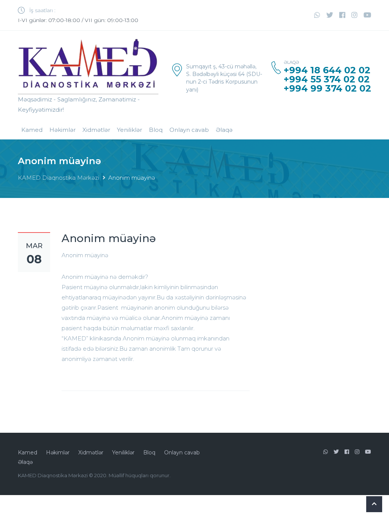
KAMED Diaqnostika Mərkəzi (58, 177)
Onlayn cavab (189, 129)
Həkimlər (62, 129)
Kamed (32, 129)
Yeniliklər (129, 129)
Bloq (156, 129)
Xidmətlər (96, 129)
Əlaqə (224, 129)
